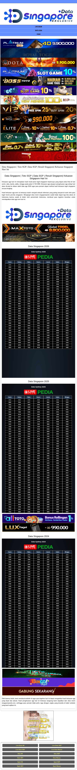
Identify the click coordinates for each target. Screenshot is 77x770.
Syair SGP (57, 762)
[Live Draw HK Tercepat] (38, 726)
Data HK (20, 753)
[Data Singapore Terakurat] (38, 43)
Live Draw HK (20, 745)
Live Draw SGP (57, 745)
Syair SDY (20, 766)
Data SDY (20, 758)
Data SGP (57, 753)
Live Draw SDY (20, 749)
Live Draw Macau (56, 749)
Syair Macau (57, 766)
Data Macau (57, 758)
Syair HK (20, 762)
